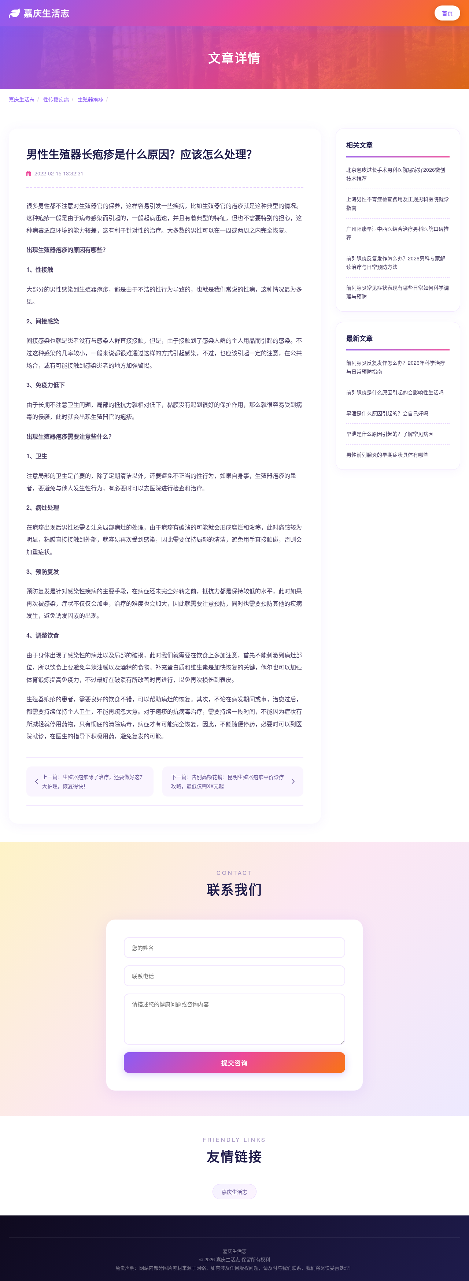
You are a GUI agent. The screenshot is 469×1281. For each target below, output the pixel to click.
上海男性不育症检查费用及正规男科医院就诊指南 (397, 203)
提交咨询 (234, 1062)
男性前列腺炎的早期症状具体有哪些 (387, 454)
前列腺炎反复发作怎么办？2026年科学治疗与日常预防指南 (395, 367)
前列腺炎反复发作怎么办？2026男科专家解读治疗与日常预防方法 (395, 263)
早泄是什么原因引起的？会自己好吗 (387, 413)
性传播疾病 (55, 99)
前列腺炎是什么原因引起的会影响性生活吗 (395, 392)
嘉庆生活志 (47, 13)
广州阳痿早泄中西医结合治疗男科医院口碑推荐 (397, 233)
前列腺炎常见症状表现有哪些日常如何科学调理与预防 (397, 292)
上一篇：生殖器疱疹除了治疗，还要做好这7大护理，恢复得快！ (92, 781)
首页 (447, 13)
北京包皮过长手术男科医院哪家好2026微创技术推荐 (395, 174)
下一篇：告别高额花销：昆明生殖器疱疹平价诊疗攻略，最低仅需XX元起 (227, 781)
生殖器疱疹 (89, 99)
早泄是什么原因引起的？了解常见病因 (389, 433)
